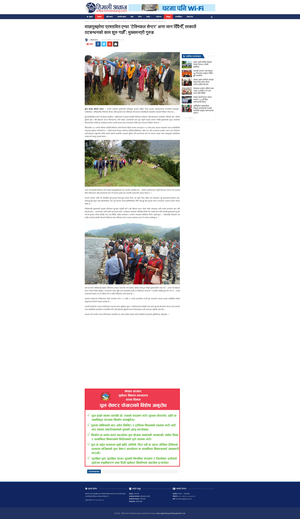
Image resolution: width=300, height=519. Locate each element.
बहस (132, 17)
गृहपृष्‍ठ (91, 17)
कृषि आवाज (109, 17)
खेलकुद (168, 17)
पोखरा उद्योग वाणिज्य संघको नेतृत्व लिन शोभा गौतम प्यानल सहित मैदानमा (203, 82)
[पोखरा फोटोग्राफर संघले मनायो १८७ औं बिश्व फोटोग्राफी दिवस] (187, 100)
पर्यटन (140, 17)
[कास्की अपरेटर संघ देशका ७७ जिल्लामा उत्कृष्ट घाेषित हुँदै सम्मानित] (187, 73)
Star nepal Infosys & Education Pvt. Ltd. (171, 513)
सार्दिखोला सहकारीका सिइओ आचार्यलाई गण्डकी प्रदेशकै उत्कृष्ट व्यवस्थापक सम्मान (203, 109)
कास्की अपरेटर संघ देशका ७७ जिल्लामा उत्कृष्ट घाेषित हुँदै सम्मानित (203, 73)
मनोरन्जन (158, 17)
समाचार (99, 17)
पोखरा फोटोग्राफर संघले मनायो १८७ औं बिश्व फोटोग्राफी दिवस (202, 99)
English (190, 17)
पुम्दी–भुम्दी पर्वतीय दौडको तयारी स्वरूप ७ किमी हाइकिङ (202, 64)
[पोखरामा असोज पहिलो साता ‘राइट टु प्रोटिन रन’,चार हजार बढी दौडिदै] (187, 91)
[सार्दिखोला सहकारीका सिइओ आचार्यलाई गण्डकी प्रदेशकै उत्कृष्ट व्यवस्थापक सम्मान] (187, 108)
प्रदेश (148, 17)
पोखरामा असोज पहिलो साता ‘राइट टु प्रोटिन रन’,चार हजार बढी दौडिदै (203, 90)
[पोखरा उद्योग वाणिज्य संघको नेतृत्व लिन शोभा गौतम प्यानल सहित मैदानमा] (187, 82)
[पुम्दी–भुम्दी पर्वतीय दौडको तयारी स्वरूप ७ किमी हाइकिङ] (187, 64)
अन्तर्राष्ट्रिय (178, 17)
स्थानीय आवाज (121, 17)
